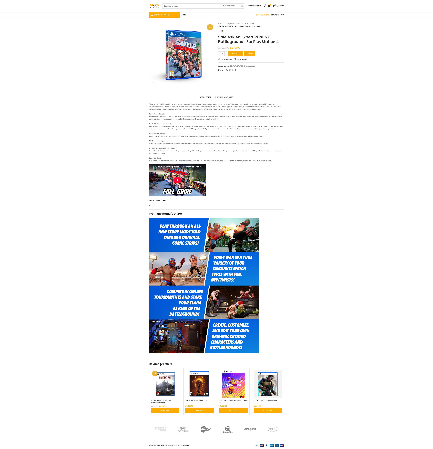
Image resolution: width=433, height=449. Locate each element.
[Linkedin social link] (232, 69)
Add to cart (235, 54)
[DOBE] (272, 429)
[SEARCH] (241, 6)
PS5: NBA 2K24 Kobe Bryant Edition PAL (233, 401)
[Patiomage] (183, 429)
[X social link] (226, 69)
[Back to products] (222, 31)
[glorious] (205, 429)
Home (220, 24)
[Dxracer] (250, 429)
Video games (229, 24)
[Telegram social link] (235, 69)
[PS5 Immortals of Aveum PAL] (268, 384)
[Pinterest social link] (229, 69)
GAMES (253, 24)
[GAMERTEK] (227, 429)
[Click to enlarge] (154, 83)
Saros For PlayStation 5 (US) (196, 400)
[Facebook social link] (224, 69)
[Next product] (225, 31)
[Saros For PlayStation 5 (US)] (199, 384)
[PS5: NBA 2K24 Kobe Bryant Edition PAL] (233, 384)
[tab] (205, 96)
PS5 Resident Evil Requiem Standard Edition (161, 401)
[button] (165, 410)
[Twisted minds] (160, 429)
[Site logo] (154, 6)
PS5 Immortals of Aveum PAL (265, 400)
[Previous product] (219, 31)
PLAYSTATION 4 (242, 24)
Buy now (249, 54)
